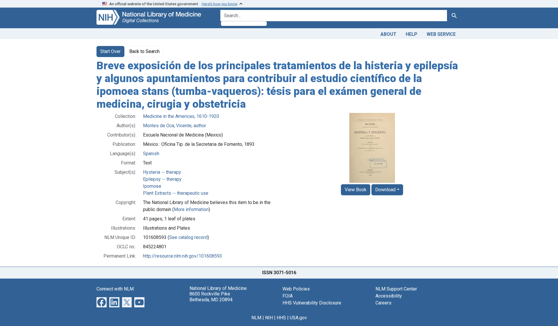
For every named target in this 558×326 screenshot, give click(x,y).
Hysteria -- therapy (162, 172)
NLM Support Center (396, 289)
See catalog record (188, 237)
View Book (355, 189)
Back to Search (144, 51)
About (388, 34)
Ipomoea (152, 186)
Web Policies (296, 289)
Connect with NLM (115, 289)
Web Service (441, 34)
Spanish (151, 153)
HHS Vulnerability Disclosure (311, 303)
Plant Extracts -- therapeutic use (175, 193)
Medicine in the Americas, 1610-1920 (181, 116)
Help (411, 34)
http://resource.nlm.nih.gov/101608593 (182, 256)
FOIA (287, 296)
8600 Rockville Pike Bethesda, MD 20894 (211, 296)
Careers (383, 303)
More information (191, 209)
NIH (269, 317)
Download (385, 189)
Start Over (110, 51)
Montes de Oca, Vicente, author (174, 125)
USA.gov (298, 317)
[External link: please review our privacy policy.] (101, 302)
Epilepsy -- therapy (162, 179)
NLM (256, 317)
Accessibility (388, 296)
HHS (281, 317)
